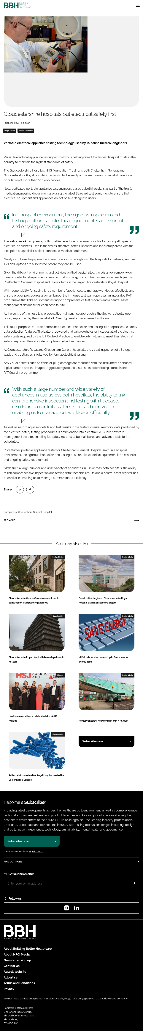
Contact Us (12, 966)
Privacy (9, 989)
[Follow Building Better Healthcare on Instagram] (67, 909)
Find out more (13, 861)
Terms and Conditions (19, 983)
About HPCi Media (17, 954)
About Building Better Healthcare (28, 948)
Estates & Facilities (26, 131)
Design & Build (9, 131)
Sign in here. (36, 851)
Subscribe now (93, 741)
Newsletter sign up (17, 960)
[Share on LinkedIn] (20, 489)
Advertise (11, 977)
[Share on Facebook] (30, 489)
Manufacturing (58, 734)
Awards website (15, 971)
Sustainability (58, 616)
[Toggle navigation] (138, 5)
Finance (60, 675)
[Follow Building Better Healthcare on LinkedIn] (76, 909)
